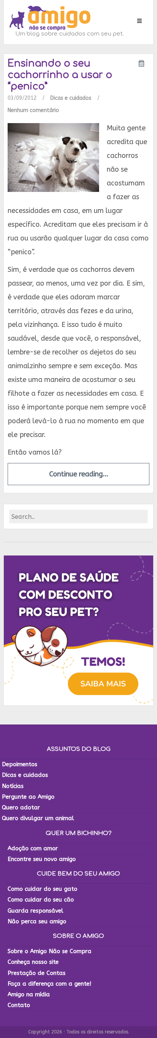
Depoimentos (19, 764)
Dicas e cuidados (70, 98)
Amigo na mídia (29, 994)
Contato (19, 1005)
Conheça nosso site (33, 961)
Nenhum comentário (33, 110)
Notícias (13, 786)
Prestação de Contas (37, 973)
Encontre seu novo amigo (42, 859)
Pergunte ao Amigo (28, 796)
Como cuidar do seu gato (42, 888)
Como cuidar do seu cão (41, 899)
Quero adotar (21, 807)
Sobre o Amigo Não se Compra (49, 951)
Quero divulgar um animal (38, 818)
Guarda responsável (35, 910)
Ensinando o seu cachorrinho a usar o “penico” (60, 75)
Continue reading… (78, 474)
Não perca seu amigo (37, 921)
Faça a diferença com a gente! (49, 983)
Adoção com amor (33, 848)
